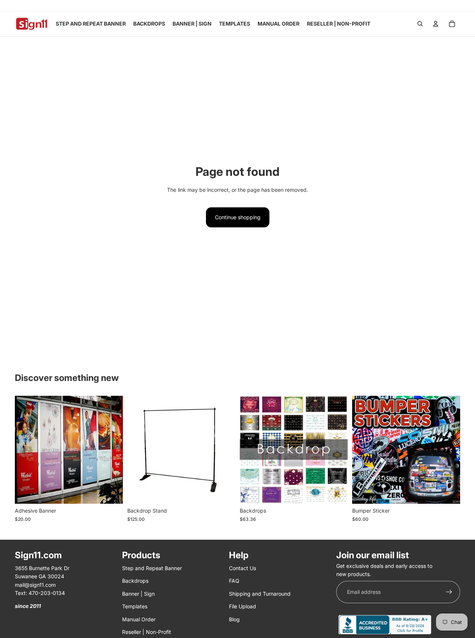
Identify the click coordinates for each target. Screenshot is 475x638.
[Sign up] (449, 592)
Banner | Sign (138, 594)
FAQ (234, 581)
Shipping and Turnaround (260, 594)
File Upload (242, 606)
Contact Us (242, 568)
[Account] (436, 24)
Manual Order (138, 619)
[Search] (420, 24)
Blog (234, 619)
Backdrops (135, 581)
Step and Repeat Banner (152, 568)
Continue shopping (238, 217)
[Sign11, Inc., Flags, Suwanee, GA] (384, 624)
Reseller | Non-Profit (146, 632)
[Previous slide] (138, 450)
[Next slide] (224, 450)
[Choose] (111, 492)
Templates (134, 606)
